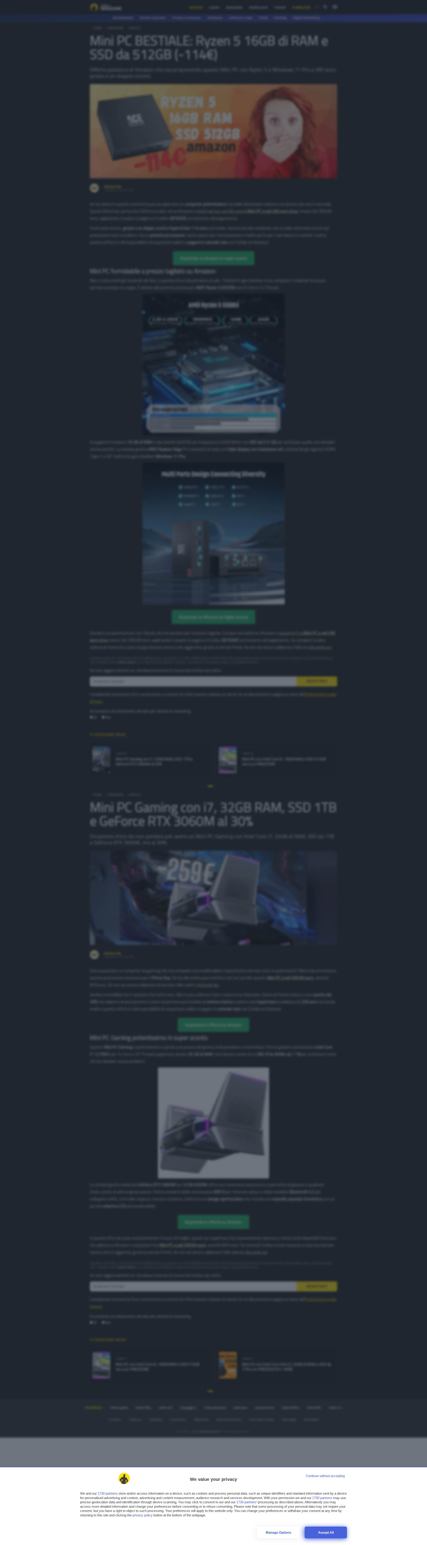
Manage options (278, 1532)
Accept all (326, 1532)
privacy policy (143, 1515)
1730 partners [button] (108, 1493)
